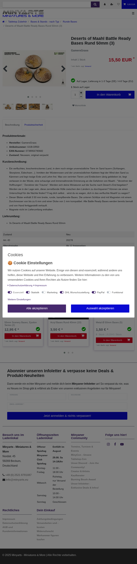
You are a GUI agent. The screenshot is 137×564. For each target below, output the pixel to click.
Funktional (117, 292)
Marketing (52, 292)
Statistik (35, 292)
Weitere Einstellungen (19, 299)
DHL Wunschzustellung (77, 292)
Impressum (41, 285)
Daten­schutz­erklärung (20, 285)
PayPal (100, 292)
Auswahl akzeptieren (100, 308)
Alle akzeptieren (37, 308)
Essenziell (18, 292)
